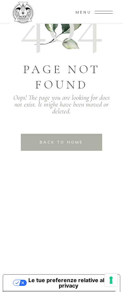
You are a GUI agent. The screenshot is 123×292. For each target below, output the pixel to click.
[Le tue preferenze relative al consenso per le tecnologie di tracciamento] (111, 280)
